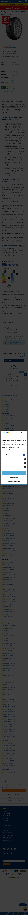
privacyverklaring (5, 449)
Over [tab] (23, 436)
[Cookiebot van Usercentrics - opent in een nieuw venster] (21, 432)
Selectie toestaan (14, 477)
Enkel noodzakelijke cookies (14, 481)
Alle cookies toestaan (14, 473)
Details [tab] (14, 436)
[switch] (25, 459)
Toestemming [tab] (5, 436)
